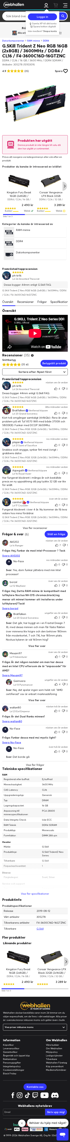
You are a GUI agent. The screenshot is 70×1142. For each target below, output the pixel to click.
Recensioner (25, 302)
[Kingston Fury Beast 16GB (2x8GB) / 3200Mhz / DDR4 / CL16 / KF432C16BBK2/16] (19, 181)
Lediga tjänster (54, 1055)
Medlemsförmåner (56, 1070)
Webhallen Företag (56, 1062)
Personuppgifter (12, 1062)
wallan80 (15, 707)
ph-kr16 (16, 276)
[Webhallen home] (13, 4)
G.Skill (40, 928)
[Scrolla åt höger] (65, 186)
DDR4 (46, 40)
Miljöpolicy (51, 1052)
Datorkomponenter (13, 40)
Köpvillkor (8, 1044)
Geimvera (19, 681)
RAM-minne (33, 40)
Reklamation (10, 1059)
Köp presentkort (54, 1066)
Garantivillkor (10, 1052)
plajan (16, 442)
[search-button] (63, 16)
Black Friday (9, 1073)
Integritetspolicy (12, 1066)
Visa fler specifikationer (35, 893)
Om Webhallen (54, 1048)
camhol (16, 502)
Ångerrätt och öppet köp (16, 1055)
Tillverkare (51, 1059)
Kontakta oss (35, 1087)
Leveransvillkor (11, 1048)
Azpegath (18, 470)
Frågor (42, 302)
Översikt (7, 302)
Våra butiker (52, 1044)
